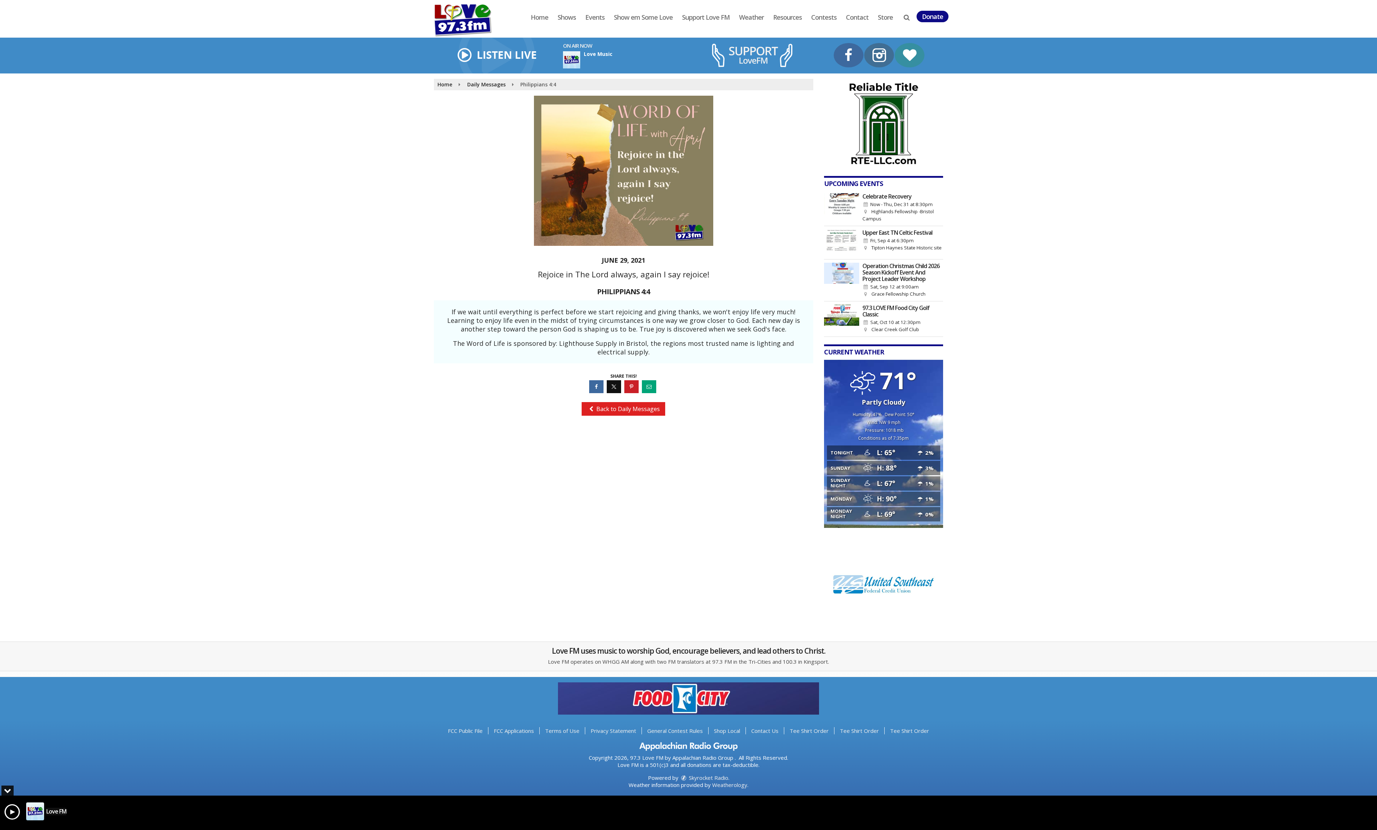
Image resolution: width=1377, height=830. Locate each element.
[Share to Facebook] (597, 386)
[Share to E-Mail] (650, 386)
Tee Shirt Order (809, 730)
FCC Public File (465, 730)
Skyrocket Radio (707, 777)
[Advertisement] (883, 123)
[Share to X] (615, 386)
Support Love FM (706, 17)
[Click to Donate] (909, 56)
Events (595, 17)
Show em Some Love (643, 17)
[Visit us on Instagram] (879, 56)
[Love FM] (468, 19)
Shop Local (727, 730)
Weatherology (729, 784)
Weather (751, 17)
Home (539, 17)
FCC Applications (514, 730)
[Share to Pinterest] (632, 386)
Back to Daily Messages (627, 409)
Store (885, 17)
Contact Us (765, 730)
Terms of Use (562, 730)
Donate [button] (932, 16)
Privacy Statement (613, 730)
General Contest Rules (675, 730)
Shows (567, 17)
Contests (824, 17)
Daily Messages (486, 84)
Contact (857, 17)
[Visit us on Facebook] (848, 56)
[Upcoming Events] (841, 208)
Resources (787, 17)
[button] (906, 17)
